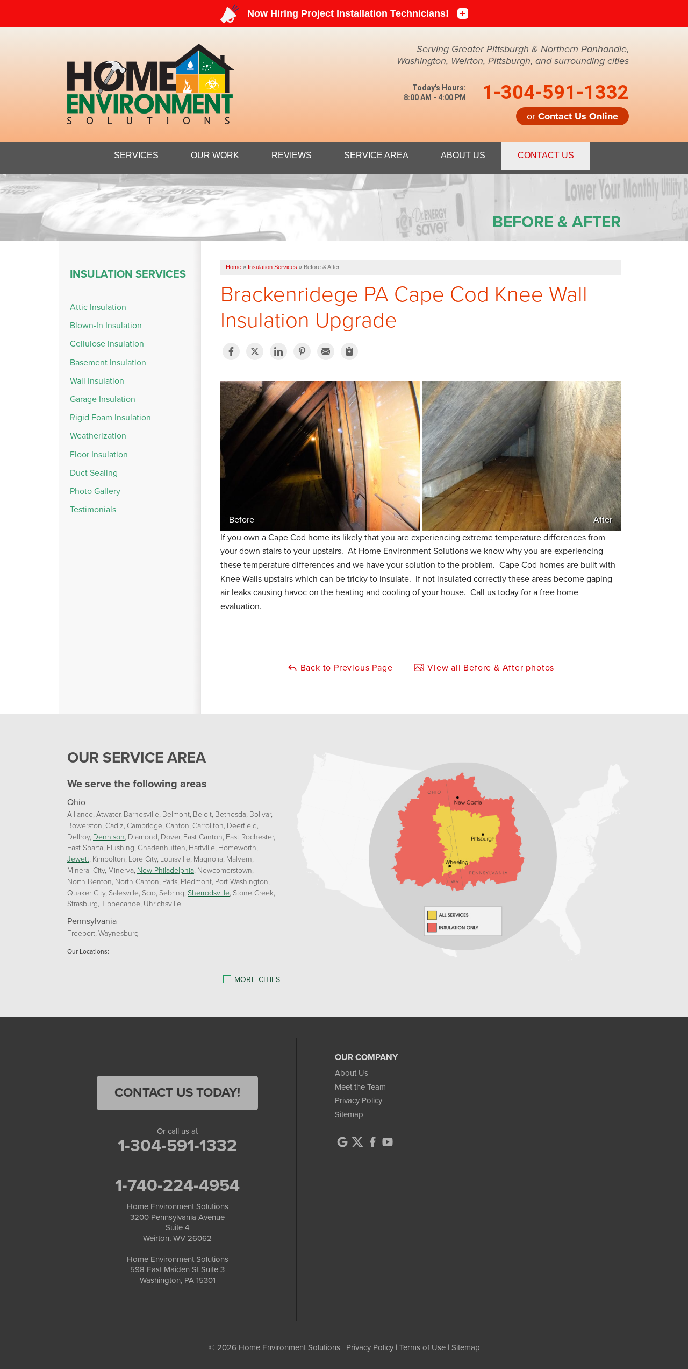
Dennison (109, 836)
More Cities (257, 979)
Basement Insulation (108, 362)
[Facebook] (372, 1141)
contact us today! (177, 1092)
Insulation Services (128, 274)
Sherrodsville (209, 892)
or (572, 116)
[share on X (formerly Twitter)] (254, 351)
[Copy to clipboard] (349, 351)
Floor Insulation (99, 454)
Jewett (78, 858)
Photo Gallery (95, 491)
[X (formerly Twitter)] (357, 1141)
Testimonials (93, 509)
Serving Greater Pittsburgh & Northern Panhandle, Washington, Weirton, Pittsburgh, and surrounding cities (513, 55)
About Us (351, 1073)
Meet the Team (360, 1087)
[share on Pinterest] (302, 351)
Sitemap (349, 1114)
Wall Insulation (97, 381)
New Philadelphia (165, 870)
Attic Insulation (98, 307)
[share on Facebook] (231, 351)
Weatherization (98, 436)
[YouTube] (387, 1141)
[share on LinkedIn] (278, 351)
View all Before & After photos (489, 667)
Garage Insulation (102, 399)
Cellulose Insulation (107, 343)
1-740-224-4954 (177, 1185)
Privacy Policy (358, 1100)
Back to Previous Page (345, 667)
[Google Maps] (342, 1141)
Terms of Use (422, 1347)
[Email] (325, 351)
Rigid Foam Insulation (110, 417)
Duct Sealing (94, 473)
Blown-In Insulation (106, 325)
